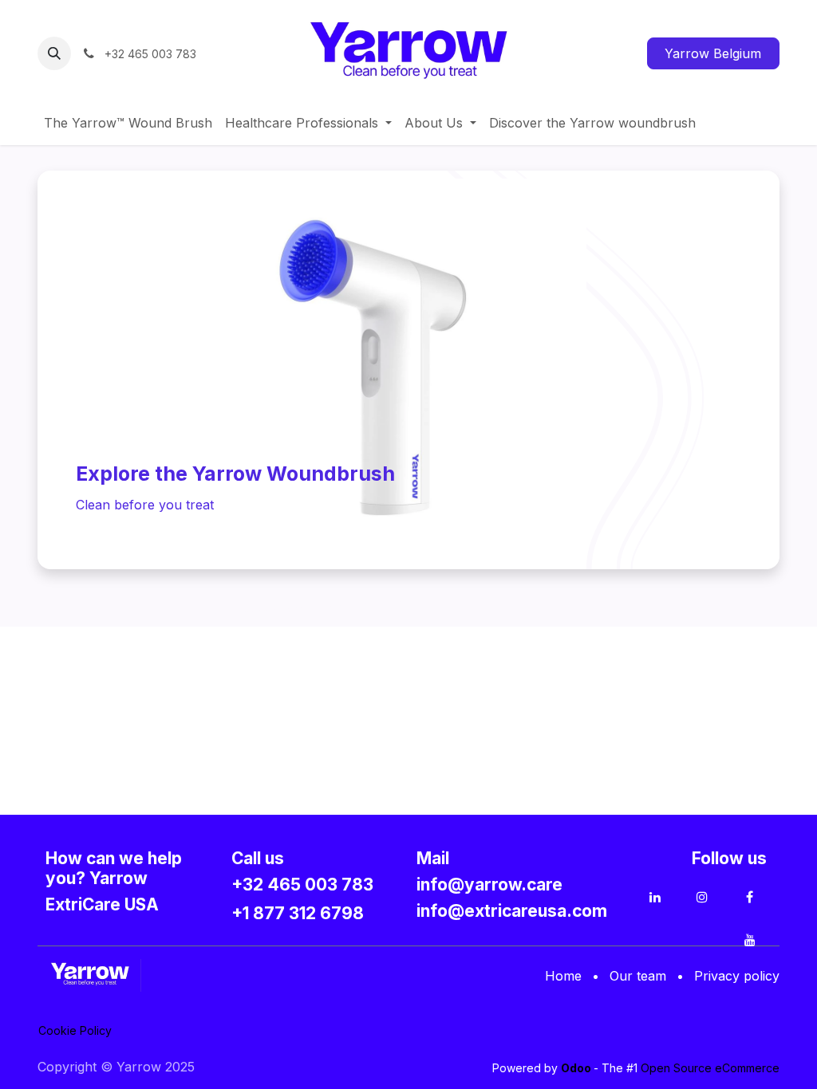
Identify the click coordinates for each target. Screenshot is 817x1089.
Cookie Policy (75, 1030)
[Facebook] (750, 897)
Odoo (577, 1068)
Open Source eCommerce (710, 1068)
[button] (54, 53)
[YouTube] (750, 940)
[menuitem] (128, 123)
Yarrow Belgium (713, 53)
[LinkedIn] (655, 897)
